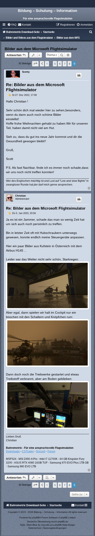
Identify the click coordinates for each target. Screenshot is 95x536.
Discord (40, 451)
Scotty (26, 71)
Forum (51, 451)
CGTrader (28, 451)
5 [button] (55, 64)
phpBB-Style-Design (65, 525)
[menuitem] (11, 24)
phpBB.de (63, 521)
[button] (35, 63)
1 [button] (47, 64)
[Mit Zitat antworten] (79, 75)
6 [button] (60, 64)
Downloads (13, 451)
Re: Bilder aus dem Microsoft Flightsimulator (46, 208)
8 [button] (69, 64)
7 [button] (64, 64)
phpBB (35, 517)
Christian (20, 195)
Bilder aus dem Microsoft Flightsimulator (41, 49)
